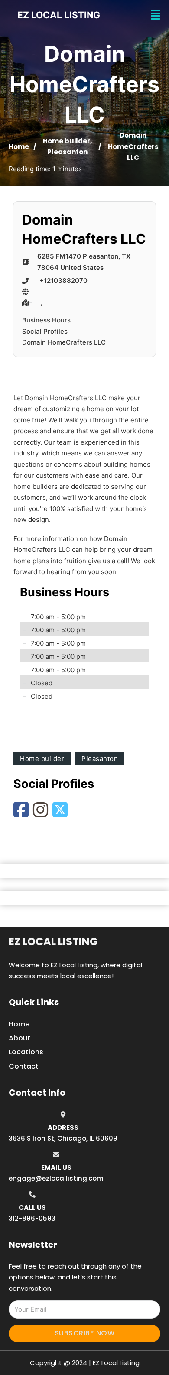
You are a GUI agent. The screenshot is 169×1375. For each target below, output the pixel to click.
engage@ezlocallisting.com (56, 1178)
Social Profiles (45, 331)
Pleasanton (67, 151)
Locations (26, 1052)
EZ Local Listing (53, 941)
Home (19, 146)
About (19, 1038)
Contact (24, 1066)
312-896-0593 (32, 1218)
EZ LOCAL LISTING (58, 15)
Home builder (66, 141)
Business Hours (46, 320)
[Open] (155, 15)
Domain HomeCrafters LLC (64, 342)
